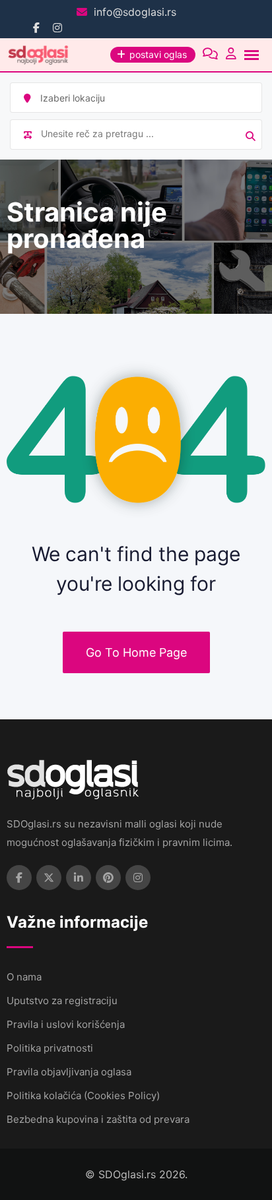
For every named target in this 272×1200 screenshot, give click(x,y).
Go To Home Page (136, 652)
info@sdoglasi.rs (135, 11)
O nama (24, 977)
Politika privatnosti (50, 1048)
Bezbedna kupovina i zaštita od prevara (98, 1119)
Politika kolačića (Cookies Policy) (83, 1095)
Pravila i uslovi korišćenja (66, 1024)
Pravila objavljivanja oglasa (69, 1071)
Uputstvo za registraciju (62, 1000)
